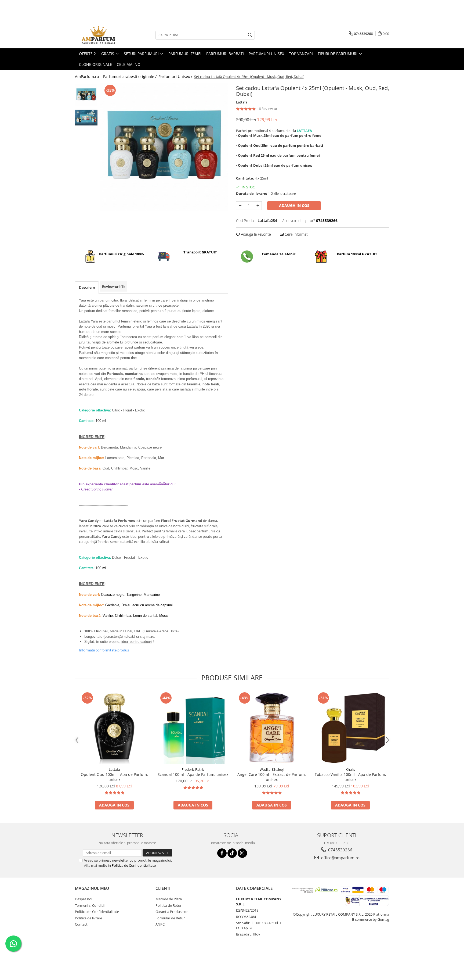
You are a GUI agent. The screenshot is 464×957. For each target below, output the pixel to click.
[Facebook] (222, 853)
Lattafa (241, 102)
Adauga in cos (294, 205)
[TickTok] (232, 853)
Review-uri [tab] (113, 286)
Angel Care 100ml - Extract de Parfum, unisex (271, 777)
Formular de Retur (170, 918)
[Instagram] (242, 853)
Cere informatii (296, 234)
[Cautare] (250, 35)
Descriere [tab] (87, 287)
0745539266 (339, 849)
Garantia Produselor (171, 911)
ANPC (160, 924)
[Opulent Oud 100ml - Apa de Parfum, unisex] (114, 727)
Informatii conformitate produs (104, 650)
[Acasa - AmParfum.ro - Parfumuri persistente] (102, 35)
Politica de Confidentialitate (134, 865)
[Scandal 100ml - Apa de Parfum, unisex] (193, 727)
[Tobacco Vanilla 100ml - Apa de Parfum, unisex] (350, 727)
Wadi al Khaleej (272, 769)
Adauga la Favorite (255, 234)
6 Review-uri (268, 108)
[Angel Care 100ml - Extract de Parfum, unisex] (271, 727)
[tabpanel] (164, 147)
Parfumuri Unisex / (175, 76)
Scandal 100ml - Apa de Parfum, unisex (193, 774)
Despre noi (83, 899)
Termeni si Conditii (89, 905)
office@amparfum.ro (340, 857)
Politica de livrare (88, 918)
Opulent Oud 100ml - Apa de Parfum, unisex (114, 777)
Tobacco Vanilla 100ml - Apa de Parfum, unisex (350, 777)
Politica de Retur (168, 905)
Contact (81, 924)
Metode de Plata (168, 899)
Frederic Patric (193, 769)
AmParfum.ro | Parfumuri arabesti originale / (116, 76)
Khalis (350, 769)
